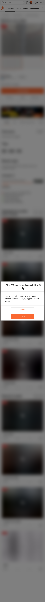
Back (22, 309)
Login (22, 316)
